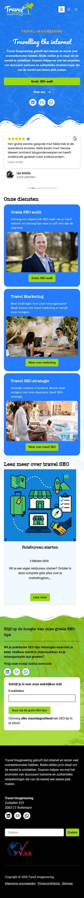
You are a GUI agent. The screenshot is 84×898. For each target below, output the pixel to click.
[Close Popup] (81, 412)
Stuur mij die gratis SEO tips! (27, 479)
